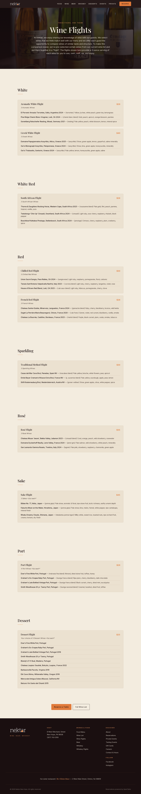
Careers (109, 749)
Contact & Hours (112, 752)
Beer (74, 4)
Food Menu (80, 732)
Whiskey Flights (82, 749)
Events (103, 4)
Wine (67, 4)
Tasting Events (111, 742)
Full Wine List (81, 707)
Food (59, 4)
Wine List (79, 735)
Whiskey (82, 4)
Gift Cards (109, 746)
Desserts (93, 4)
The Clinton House (63, 779)
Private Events (111, 739)
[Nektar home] (15, 4)
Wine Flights (81, 739)
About (108, 732)
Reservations (111, 735)
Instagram (109, 765)
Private (112, 4)
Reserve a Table (61, 707)
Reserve (125, 4)
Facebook (110, 762)
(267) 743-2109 (52, 737)
